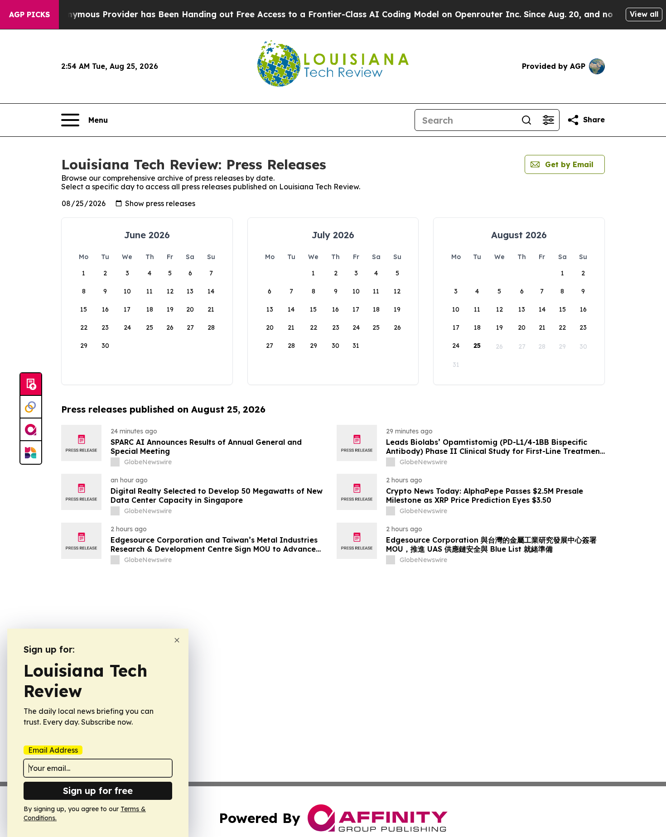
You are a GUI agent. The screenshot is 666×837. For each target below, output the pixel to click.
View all (644, 14)
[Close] (177, 640)
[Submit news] (30, 384)
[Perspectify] (30, 407)
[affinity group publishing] (30, 429)
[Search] (526, 120)
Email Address (53, 750)
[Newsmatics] (30, 452)
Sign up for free (98, 790)
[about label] (115, 462)
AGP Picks (29, 14)
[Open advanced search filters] (548, 120)
